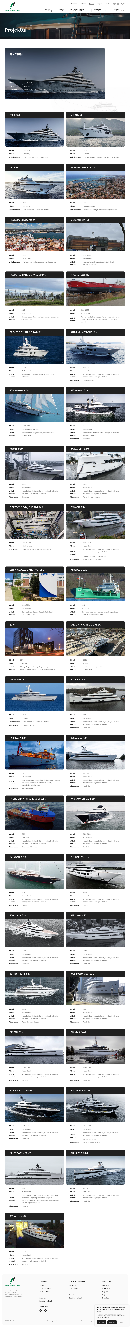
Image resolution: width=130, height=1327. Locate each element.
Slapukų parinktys (52, 1321)
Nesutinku (112, 1322)
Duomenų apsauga (87, 1321)
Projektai (105, 1292)
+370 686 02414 (45, 1289)
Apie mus (105, 1286)
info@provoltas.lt (75, 1298)
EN (124, 4)
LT (121, 4)
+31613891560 (74, 1289)
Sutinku (101, 1322)
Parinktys (122, 1322)
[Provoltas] (12, 6)
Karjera (104, 1295)
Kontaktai (105, 1298)
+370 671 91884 (45, 1292)
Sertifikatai (106, 1289)
